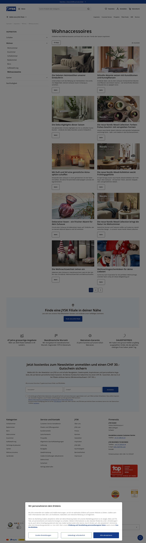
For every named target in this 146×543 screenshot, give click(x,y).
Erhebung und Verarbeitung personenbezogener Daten (87, 525)
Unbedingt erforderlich (76, 535)
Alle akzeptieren (106, 535)
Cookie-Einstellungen (43, 535)
